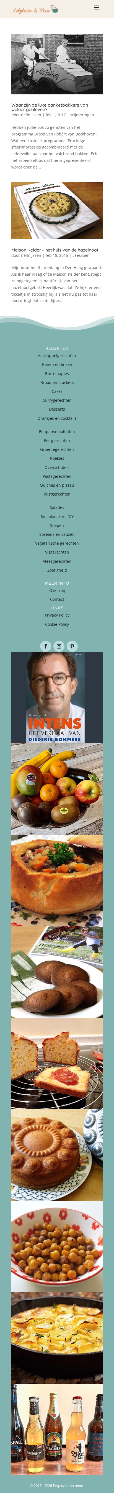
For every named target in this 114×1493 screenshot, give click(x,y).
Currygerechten (57, 400)
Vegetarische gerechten (57, 543)
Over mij (57, 590)
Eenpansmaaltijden (57, 431)
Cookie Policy (57, 624)
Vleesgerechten (57, 561)
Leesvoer (80, 255)
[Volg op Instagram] (58, 646)
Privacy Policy (57, 615)
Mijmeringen (82, 114)
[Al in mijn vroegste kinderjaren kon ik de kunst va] (57, 1155)
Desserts (57, 409)
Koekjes (57, 458)
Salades (57, 507)
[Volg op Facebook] (45, 646)
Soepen (57, 525)
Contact (57, 599)
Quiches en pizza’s (57, 485)
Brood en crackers (57, 382)
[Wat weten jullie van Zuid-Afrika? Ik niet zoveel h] (57, 1063)
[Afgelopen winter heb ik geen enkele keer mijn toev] (57, 880)
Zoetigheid (57, 570)
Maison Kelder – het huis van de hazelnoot (55, 250)
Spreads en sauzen (57, 534)
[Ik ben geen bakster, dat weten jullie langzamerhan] (57, 972)
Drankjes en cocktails (57, 418)
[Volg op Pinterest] (72, 646)
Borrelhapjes (57, 373)
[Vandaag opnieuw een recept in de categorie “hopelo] (57, 1246)
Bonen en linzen (57, 364)
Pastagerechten (57, 476)
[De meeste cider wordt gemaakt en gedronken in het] (57, 1430)
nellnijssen (31, 114)
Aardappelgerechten (57, 355)
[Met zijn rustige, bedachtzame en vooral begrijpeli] (57, 697)
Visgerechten (57, 552)
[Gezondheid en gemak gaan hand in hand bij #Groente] (57, 789)
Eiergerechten (57, 440)
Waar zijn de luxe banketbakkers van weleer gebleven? (49, 107)
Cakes (57, 391)
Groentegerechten (57, 449)
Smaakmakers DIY (57, 516)
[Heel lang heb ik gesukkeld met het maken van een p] (57, 1338)
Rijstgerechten (57, 494)
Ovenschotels (57, 467)
